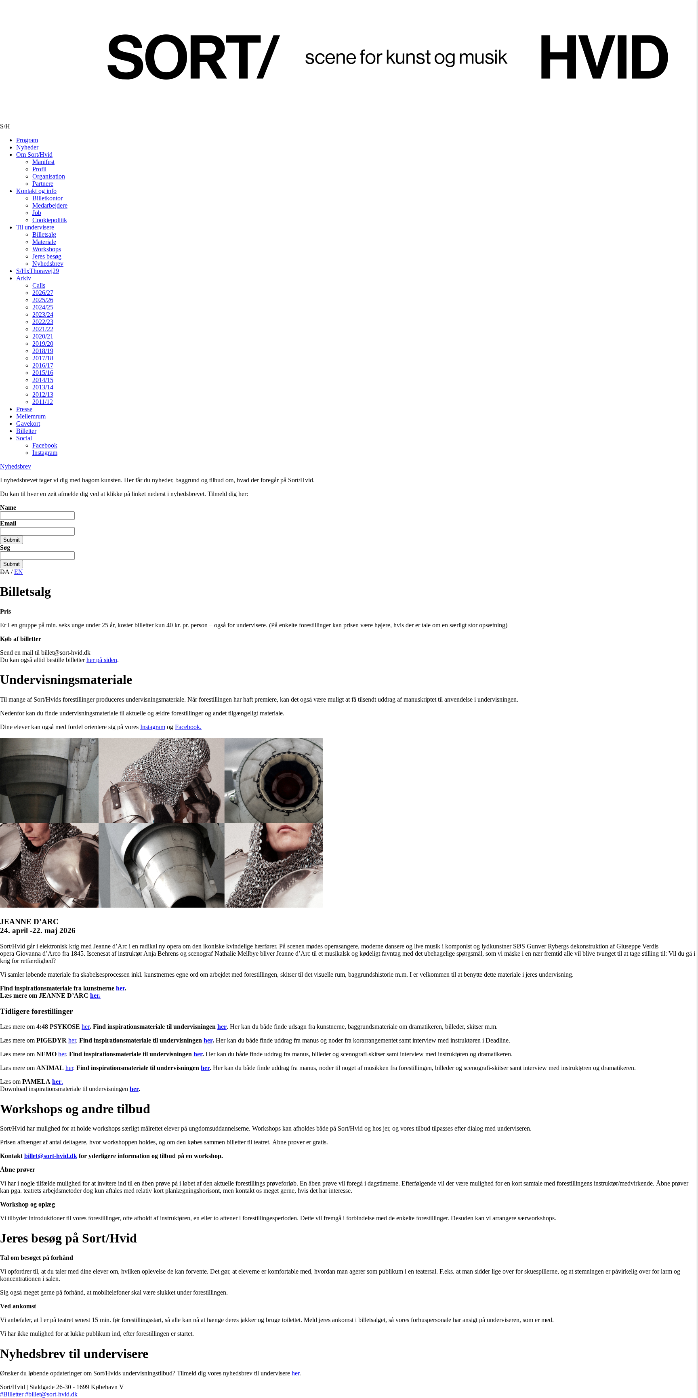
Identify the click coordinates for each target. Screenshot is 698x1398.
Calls (38, 285)
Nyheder (27, 147)
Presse (24, 409)
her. (95, 995)
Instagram (44, 452)
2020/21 (42, 336)
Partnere (42, 183)
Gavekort (28, 423)
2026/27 (42, 292)
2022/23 (42, 321)
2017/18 (42, 358)
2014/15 (42, 379)
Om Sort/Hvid (34, 154)
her (120, 988)
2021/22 (42, 329)
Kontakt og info (36, 190)
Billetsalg (44, 234)
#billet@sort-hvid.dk (51, 1394)
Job (36, 212)
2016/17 (42, 365)
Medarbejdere (49, 205)
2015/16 (42, 372)
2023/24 (42, 314)
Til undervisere (35, 227)
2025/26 (42, 299)
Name (8, 507)
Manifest (43, 161)
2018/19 (42, 350)
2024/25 (42, 307)
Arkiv (23, 278)
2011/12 (42, 401)
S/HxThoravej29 (37, 270)
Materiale (44, 241)
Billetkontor (47, 198)
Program (27, 140)
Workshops (46, 249)
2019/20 (42, 343)
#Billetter (11, 1394)
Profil (39, 169)
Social (24, 438)
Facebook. (188, 726)
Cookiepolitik (49, 220)
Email (8, 523)
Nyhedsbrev (47, 263)
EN (18, 571)
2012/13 (42, 394)
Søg (5, 547)
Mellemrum (31, 416)
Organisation (48, 176)
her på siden (101, 659)
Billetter (26, 430)
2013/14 (42, 387)
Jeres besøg (46, 256)
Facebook (44, 445)
